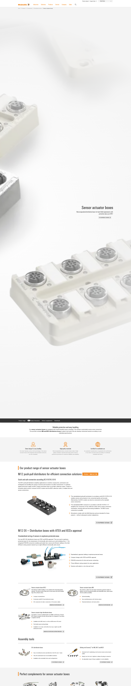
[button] (104, 217)
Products (50, 4)
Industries (35, 4)
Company (64, 4)
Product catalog (85, 1)
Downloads (57, 420)
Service (57, 4)
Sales (70, 4)
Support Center (93, 1)
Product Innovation (34, 420)
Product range (22, 420)
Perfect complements (47, 420)
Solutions (43, 4)
